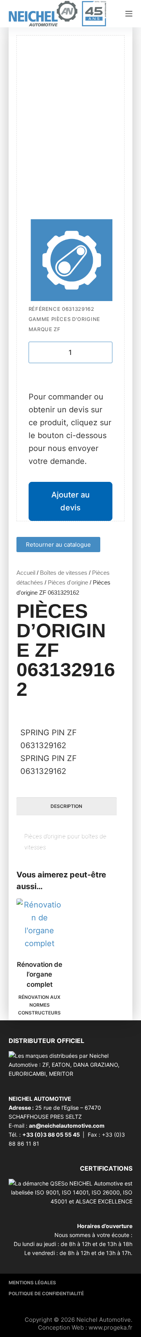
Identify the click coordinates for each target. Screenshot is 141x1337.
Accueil (25, 572)
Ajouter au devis (70, 501)
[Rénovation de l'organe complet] (39, 924)
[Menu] (128, 13)
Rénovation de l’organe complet (39, 974)
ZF (57, 329)
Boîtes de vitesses (63, 572)
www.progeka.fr (110, 1327)
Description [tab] (66, 806)
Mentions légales (32, 1282)
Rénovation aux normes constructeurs (39, 1005)
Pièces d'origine (68, 582)
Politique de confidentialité (46, 1293)
